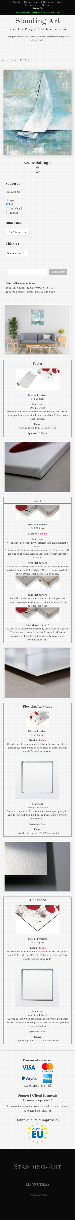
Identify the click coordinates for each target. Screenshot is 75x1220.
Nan (27, 60)
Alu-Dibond (15, 208)
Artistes (14, 60)
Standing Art (38, 21)
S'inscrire (46, 5)
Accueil (16, 2)
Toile (11, 204)
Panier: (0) (38, 8)
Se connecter (31, 5)
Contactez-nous (31, 2)
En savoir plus (13, 191)
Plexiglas (13, 212)
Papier (12, 200)
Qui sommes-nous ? (52, 2)
